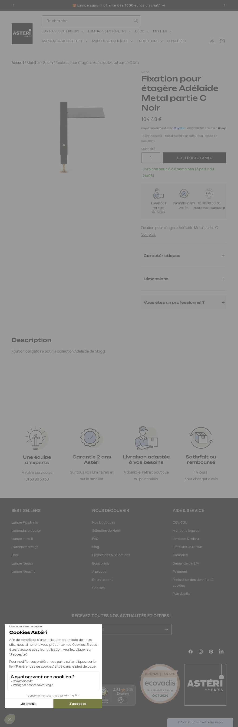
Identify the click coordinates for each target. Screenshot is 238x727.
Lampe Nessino (24, 571)
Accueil (18, 62)
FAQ (95, 538)
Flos (15, 555)
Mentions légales (186, 530)
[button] (62, 31)
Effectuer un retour (187, 547)
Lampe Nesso (22, 563)
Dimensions (156, 278)
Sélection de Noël (106, 530)
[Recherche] (136, 21)
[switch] (123, 700)
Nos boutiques (103, 522)
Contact (98, 588)
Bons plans (100, 563)
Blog (95, 547)
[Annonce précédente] (13, 5)
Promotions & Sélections (111, 555)
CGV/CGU (180, 522)
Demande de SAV (186, 563)
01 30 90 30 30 (209, 203)
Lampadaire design (26, 530)
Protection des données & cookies (193, 582)
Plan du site (181, 593)
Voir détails (158, 212)
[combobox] (91, 21)
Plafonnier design (25, 547)
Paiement (180, 571)
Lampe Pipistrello (25, 522)
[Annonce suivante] (225, 5)
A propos (99, 571)
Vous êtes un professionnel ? (174, 302)
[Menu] (133, 687)
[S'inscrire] (166, 629)
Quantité (148, 149)
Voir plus (148, 234)
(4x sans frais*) (195, 128)
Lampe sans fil (22, 538)
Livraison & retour (186, 538)
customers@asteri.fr (209, 207)
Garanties (180, 555)
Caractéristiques (162, 255)
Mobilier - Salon (39, 62)
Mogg (145, 72)
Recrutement (102, 579)
